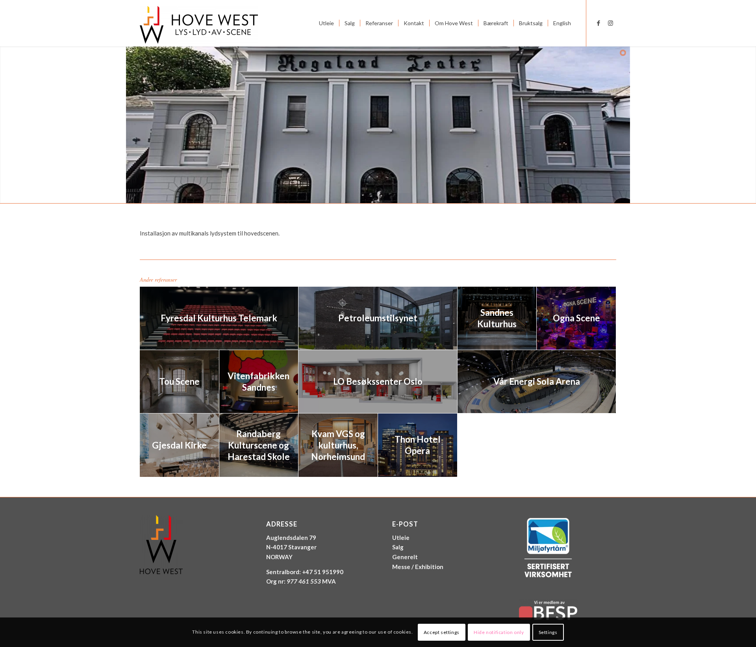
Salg (398, 547)
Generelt (405, 556)
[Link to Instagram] (610, 23)
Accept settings (442, 632)
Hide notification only (499, 632)
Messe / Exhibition (417, 566)
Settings (548, 632)
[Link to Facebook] (598, 23)
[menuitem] (326, 23)
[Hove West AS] (199, 23)
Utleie (401, 537)
